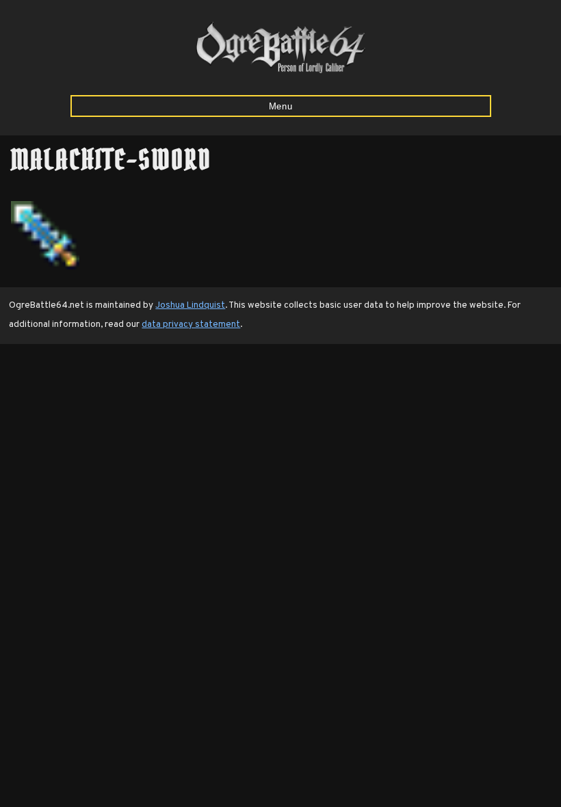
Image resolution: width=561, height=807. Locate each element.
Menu (281, 106)
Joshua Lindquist (190, 305)
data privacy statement (191, 324)
